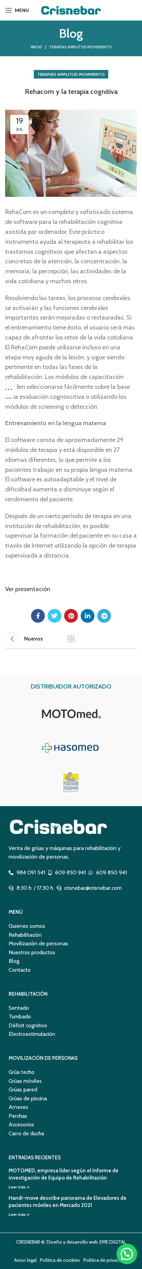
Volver (71, 639)
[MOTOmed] (71, 713)
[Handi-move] (71, 782)
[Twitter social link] (54, 616)
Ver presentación (27, 589)
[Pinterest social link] (71, 616)
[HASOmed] (71, 748)
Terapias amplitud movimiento (80, 47)
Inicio (36, 47)
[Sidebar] (8, 389)
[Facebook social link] (38, 616)
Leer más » (19, 1186)
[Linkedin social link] (87, 616)
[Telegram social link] (104, 616)
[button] (126, 1254)
